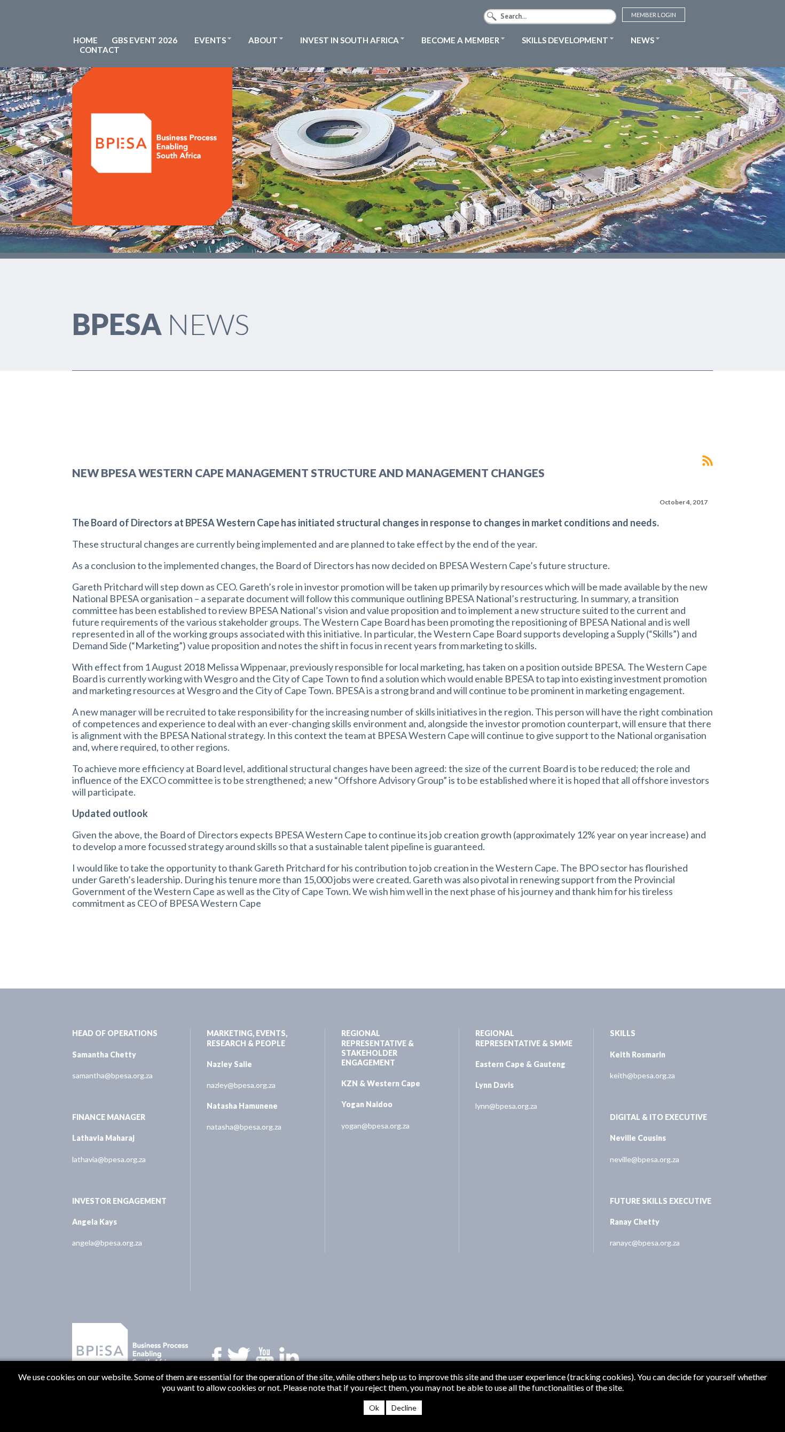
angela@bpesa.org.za (107, 1242)
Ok (374, 1407)
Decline (404, 1407)
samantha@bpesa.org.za (112, 1075)
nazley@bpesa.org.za (241, 1084)
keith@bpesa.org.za (642, 1075)
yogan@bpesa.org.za (375, 1125)
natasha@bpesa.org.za (244, 1126)
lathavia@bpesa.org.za (109, 1159)
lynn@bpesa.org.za (506, 1105)
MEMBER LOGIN (653, 14)
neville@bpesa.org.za (644, 1159)
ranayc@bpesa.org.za (645, 1242)
